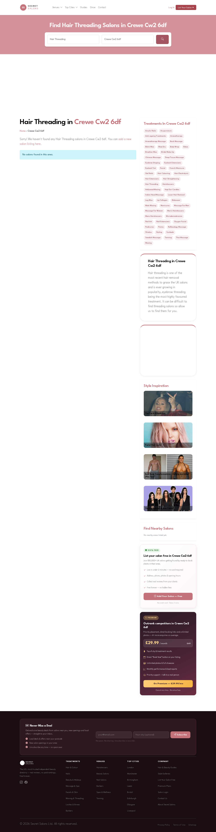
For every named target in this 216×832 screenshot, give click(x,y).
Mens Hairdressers (153, 216)
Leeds (129, 786)
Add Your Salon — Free (169, 596)
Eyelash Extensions (172, 163)
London (130, 768)
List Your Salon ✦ (186, 8)
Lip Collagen (162, 200)
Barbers (69, 811)
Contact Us (162, 798)
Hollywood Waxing (152, 190)
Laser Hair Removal (176, 195)
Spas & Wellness (103, 792)
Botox (185, 147)
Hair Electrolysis (181, 173)
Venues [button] (55, 7)
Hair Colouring (164, 173)
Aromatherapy (176, 136)
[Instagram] (21, 783)
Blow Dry (162, 147)
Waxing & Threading (75, 798)
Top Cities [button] (70, 7)
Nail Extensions (163, 222)
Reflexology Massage (177, 227)
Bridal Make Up (167, 152)
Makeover (176, 200)
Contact (102, 7)
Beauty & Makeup (73, 780)
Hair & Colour (72, 768)
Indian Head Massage (154, 195)
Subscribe (182, 735)
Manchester (132, 774)
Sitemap (192, 825)
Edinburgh (131, 798)
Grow (93, 7)
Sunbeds (170, 232)
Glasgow (131, 805)
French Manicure (177, 168)
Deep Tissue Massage (174, 157)
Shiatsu (148, 232)
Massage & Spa (72, 786)
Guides (83, 7)
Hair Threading (151, 184)
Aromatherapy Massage (155, 141)
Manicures (165, 206)
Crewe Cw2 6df (97, 122)
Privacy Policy (164, 825)
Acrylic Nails (150, 131)
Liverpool (131, 811)
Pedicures (149, 227)
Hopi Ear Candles (172, 190)
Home (23, 131)
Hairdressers (168, 184)
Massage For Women (154, 211)
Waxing (148, 243)
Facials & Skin (72, 792)
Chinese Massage (153, 157)
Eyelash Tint (150, 168)
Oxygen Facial (180, 222)
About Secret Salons (166, 805)
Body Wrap (174, 147)
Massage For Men (181, 206)
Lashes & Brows (73, 805)
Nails (68, 774)
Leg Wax (149, 200)
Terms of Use (179, 825)
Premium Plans (164, 786)
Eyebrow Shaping (152, 163)
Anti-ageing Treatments (155, 136)
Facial (162, 168)
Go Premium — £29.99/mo (168, 684)
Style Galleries (164, 774)
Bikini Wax (149, 147)
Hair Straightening (171, 179)
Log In (171, 7)
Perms (161, 227)
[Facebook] (26, 783)
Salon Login (163, 792)
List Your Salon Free (166, 780)
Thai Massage (182, 238)
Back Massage (176, 141)
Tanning (168, 238)
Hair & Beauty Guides (167, 768)
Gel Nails (149, 173)
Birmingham (132, 780)
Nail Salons (101, 780)
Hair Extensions (152, 179)
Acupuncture (166, 131)
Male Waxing (150, 206)
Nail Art (148, 222)
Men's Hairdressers (175, 211)
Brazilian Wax (151, 152)
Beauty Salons (102, 774)
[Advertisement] (108, 78)
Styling (159, 232)
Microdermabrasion (174, 216)
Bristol (130, 792)
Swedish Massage (152, 238)
